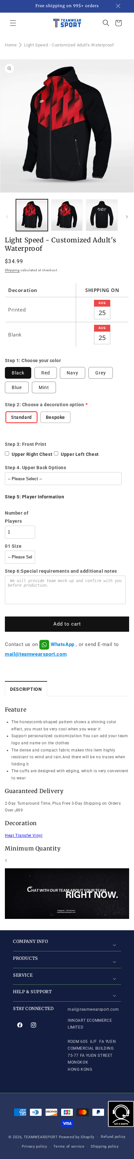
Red (45, 372)
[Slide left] (7, 217)
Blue (17, 387)
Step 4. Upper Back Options (35, 467)
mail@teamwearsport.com (36, 654)
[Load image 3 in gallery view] (102, 215)
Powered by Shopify (77, 1137)
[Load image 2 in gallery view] (67, 215)
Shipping (12, 270)
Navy (72, 372)
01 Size (13, 546)
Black (18, 372)
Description (26, 689)
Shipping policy (105, 1146)
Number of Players (16, 517)
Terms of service (68, 1146)
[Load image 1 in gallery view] (32, 215)
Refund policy (113, 1137)
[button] (13, 23)
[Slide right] (127, 217)
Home (11, 45)
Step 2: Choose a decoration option (44, 404)
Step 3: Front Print (25, 444)
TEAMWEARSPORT (41, 1137)
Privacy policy (34, 1146)
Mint (44, 387)
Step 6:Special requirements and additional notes (61, 571)
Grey (100, 372)
